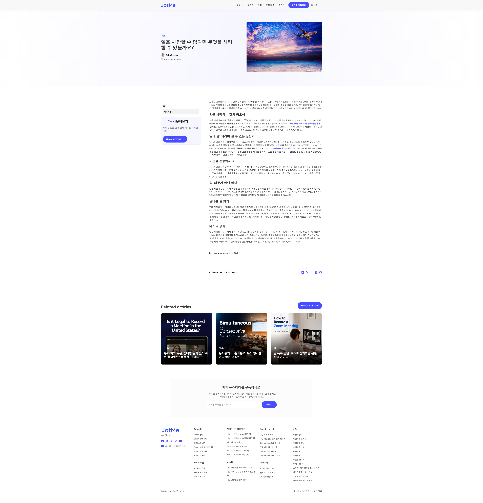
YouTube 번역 (199, 468)
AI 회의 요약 (298, 464)
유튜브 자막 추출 (200, 472)
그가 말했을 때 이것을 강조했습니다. (304, 123)
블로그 (251, 5)
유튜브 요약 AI (199, 476)
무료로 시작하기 (298, 5)
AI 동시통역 (297, 435)
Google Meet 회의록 (268, 451)
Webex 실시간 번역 (267, 468)
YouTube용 (199, 462)
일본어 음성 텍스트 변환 (302, 480)
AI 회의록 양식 (298, 443)
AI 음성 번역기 (298, 459)
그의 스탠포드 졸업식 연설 (280, 148)
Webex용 (264, 462)
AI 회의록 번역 (298, 447)
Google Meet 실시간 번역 (270, 455)
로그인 (281, 5)
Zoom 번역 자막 (200, 439)
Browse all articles (310, 305)
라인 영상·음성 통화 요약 (237, 480)
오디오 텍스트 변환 (300, 476)
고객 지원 (270, 5)
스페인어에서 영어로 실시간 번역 (306, 468)
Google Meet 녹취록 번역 (270, 443)
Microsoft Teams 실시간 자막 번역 (241, 438)
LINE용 (230, 462)
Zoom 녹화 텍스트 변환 (203, 447)
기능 (295, 429)
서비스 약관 (316, 491)
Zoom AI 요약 (199, 455)
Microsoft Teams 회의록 (237, 446)
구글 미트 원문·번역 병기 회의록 (272, 439)
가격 (260, 5)
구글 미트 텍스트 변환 (268, 447)
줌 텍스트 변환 (200, 443)
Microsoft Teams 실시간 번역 (239, 434)
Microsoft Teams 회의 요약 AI (239, 455)
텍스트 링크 (168, 112)
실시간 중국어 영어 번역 (302, 472)
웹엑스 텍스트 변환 (267, 472)
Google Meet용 (267, 429)
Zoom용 (198, 429)
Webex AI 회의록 (266, 477)
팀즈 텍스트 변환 (233, 442)
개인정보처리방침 (301, 491)
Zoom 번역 (198, 435)
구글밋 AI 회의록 (266, 435)
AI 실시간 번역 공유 (300, 439)
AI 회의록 (296, 451)
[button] (240, 5)
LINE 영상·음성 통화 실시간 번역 (239, 467)
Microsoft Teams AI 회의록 (238, 450)
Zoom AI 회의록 (200, 451)
